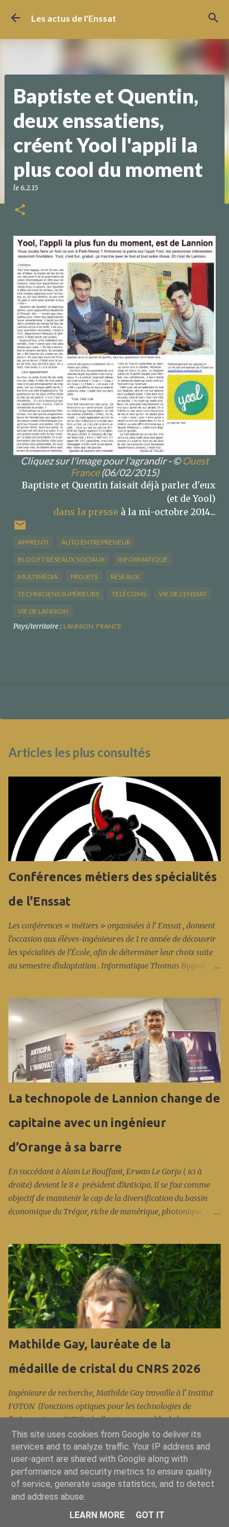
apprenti (33, 542)
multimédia (38, 576)
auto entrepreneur (96, 542)
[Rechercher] (213, 17)
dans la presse (85, 511)
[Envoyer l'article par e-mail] (20, 529)
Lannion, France (92, 626)
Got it (150, 1515)
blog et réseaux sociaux (61, 559)
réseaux (125, 576)
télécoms (129, 594)
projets (84, 576)
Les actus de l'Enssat (73, 18)
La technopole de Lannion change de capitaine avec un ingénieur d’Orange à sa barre (114, 1122)
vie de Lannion (43, 611)
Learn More (97, 1515)
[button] (20, 210)
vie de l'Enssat (183, 594)
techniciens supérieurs (58, 594)
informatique (143, 559)
